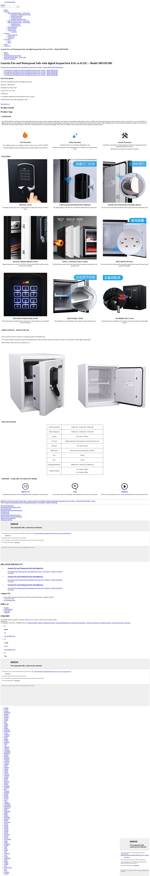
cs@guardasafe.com (9, 649)
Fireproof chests (12, 28)
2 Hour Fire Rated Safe (7, 505)
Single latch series (16, 25)
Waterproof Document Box (8, 518)
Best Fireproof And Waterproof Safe (11, 507)
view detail (11, 573)
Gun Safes (14, 32)
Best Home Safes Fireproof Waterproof (11, 510)
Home (6, 10)
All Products (127, 623)
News (9, 41)
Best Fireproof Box (6, 509)
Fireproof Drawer (12, 27)
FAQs (9, 42)
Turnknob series (15, 24)
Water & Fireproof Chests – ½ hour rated (19, 22)
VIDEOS (124, 492)
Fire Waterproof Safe (117, 623)
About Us (7, 33)
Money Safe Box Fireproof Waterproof (11, 516)
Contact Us (7, 46)
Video (5, 44)
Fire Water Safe (5, 513)
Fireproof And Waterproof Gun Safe (11, 515)
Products (6, 11)
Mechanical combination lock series (21, 14)
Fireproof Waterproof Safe (63, 623)
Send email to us (5, 104)
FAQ (75, 492)
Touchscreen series (16, 17)
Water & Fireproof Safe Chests (12, 55)
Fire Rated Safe (5, 512)
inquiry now (4, 621)
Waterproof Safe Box (6, 520)
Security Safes (11, 30)
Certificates (11, 38)
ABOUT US (25, 492)
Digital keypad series (17, 16)
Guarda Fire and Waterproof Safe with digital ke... (26, 568)
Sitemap (40, 623)
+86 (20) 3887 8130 (9, 636)
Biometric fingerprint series (18, 19)
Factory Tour (11, 36)
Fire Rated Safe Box (105, 623)
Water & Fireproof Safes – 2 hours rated (19, 13)
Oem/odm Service (13, 35)
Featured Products (32, 623)
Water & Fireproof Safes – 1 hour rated (18, 21)
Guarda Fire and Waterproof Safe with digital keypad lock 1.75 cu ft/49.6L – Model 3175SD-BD (30, 502)
